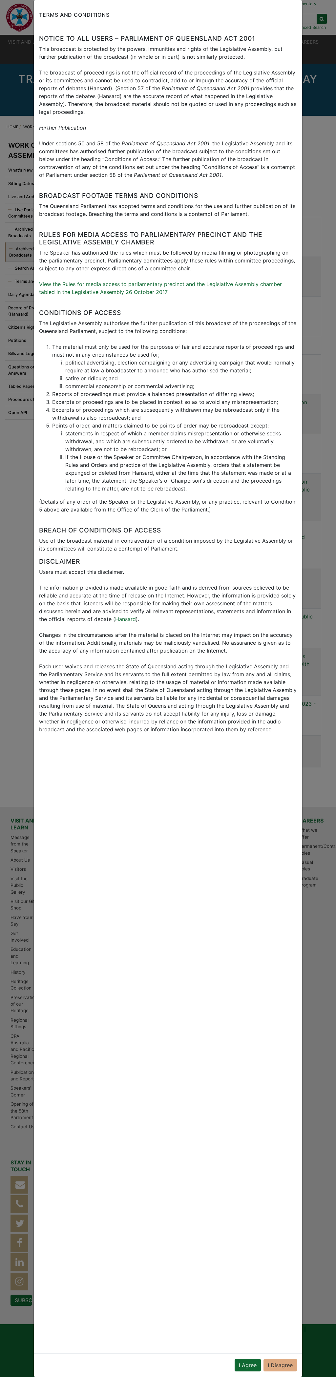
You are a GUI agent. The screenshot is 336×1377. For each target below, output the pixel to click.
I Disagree (280, 1365)
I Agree (248, 1365)
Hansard (125, 619)
